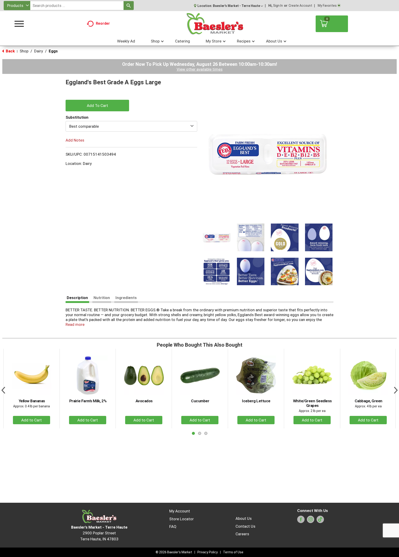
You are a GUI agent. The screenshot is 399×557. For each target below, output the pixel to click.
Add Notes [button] (75, 140)
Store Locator (181, 519)
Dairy (38, 51)
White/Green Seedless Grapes (312, 403)
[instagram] (310, 520)
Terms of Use (233, 552)
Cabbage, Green (368, 401)
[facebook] (301, 520)
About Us (244, 518)
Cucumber (200, 401)
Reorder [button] (103, 23)
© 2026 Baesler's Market (174, 552)
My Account (179, 511)
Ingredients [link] (126, 297)
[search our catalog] (129, 5)
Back (10, 51)
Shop (24, 51)
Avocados (144, 401)
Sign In (278, 5)
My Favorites (327, 5)
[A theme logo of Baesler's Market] (214, 23)
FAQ (172, 526)
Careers (242, 534)
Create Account (300, 5)
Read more (75, 324)
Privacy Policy (207, 552)
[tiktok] (320, 520)
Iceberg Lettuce (256, 401)
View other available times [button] (200, 69)
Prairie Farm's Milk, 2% (88, 401)
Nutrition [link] (102, 297)
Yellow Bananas (32, 401)
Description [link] (77, 297)
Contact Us (245, 526)
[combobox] (17, 5)
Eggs (53, 51)
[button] (238, 6)
